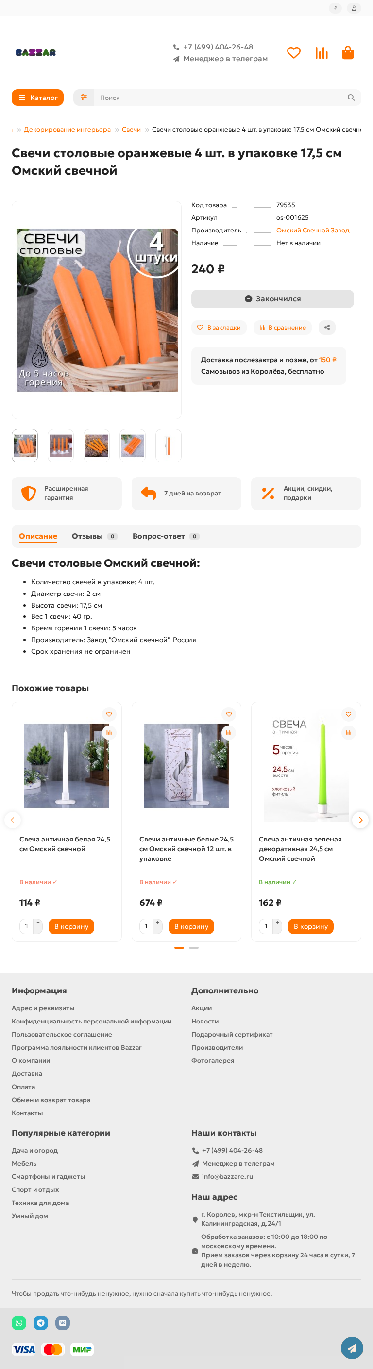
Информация (39, 991)
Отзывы (93, 536)
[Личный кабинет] (354, 8)
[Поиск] (351, 97)
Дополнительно (224, 991)
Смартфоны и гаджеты (48, 1176)
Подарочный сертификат (232, 1034)
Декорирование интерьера (67, 129)
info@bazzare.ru (227, 1176)
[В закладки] (109, 714)
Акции (201, 1008)
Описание (38, 536)
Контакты (27, 1113)
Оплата (23, 1087)
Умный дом (30, 1216)
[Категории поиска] (83, 97)
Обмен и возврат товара (51, 1100)
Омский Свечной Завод (313, 230)
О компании (31, 1060)
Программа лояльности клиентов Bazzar (77, 1047)
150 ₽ (328, 359)
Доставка (27, 1074)
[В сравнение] (109, 733)
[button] (12, 820)
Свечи (131, 129)
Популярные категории (61, 1133)
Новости (205, 1021)
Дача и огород (35, 1150)
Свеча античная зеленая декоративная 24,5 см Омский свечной (300, 849)
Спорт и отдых (35, 1190)
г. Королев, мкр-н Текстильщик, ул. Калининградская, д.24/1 (258, 1219)
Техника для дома (40, 1203)
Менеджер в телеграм (225, 58)
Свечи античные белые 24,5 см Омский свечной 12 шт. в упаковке (186, 849)
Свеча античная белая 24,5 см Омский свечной (64, 844)
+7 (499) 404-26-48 (218, 46)
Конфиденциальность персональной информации (91, 1021)
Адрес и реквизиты (43, 1008)
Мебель (24, 1163)
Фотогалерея (213, 1060)
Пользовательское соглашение (62, 1034)
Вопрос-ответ (164, 536)
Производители (217, 1047)
